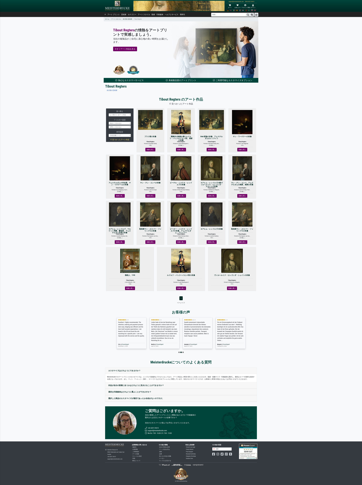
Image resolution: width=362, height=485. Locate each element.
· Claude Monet (189, 449)
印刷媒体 (159, 14)
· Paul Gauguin (189, 451)
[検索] (248, 15)
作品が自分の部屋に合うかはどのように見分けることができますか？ (136, 385)
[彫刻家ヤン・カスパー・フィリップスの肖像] (150, 214)
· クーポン (162, 458)
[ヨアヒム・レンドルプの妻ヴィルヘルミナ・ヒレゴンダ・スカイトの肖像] (211, 168)
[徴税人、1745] (130, 261)
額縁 (153, 14)
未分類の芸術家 (127, 19)
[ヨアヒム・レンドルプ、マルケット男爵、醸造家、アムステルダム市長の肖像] (120, 214)
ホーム (107, 19)
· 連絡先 (134, 447)
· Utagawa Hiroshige (190, 456)
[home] (105, 14)
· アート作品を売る (164, 449)
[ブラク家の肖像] (150, 120)
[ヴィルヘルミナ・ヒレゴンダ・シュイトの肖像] (232, 261)
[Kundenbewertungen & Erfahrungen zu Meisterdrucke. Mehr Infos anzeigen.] (248, 451)
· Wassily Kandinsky (190, 454)
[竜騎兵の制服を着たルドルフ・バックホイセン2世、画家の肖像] (181, 122)
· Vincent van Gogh (190, 447)
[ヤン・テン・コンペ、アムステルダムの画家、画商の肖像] (242, 168)
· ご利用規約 (135, 451)
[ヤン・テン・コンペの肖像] (150, 168)
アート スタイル (144, 14)
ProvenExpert (128, 344)
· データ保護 (135, 454)
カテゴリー (132, 14)
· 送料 (160, 451)
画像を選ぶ (150, 149)
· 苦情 (133, 458)
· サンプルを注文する (165, 461)
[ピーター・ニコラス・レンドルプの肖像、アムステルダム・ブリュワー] (181, 214)
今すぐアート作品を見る (125, 49)
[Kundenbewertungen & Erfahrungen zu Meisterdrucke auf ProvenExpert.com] (133, 69)
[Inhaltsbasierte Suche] (252, 15)
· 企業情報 (135, 449)
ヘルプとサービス (171, 14)
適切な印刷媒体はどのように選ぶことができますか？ (129, 392)
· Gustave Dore (189, 458)
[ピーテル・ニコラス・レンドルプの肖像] (181, 168)
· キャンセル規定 (137, 456)
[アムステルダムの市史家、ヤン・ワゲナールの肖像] (120, 168)
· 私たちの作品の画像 (165, 456)
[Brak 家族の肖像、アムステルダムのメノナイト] (211, 120)
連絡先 (182, 14)
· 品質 (160, 454)
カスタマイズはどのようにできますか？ (124, 371)
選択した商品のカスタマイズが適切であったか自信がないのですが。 (136, 398)
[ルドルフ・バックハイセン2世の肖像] (181, 261)
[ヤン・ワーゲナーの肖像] (242, 122)
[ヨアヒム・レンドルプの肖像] (211, 214)
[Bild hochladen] (256, 15)
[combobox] (222, 449)
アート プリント (113, 14)
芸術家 (123, 14)
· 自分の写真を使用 (164, 447)
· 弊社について (136, 461)
